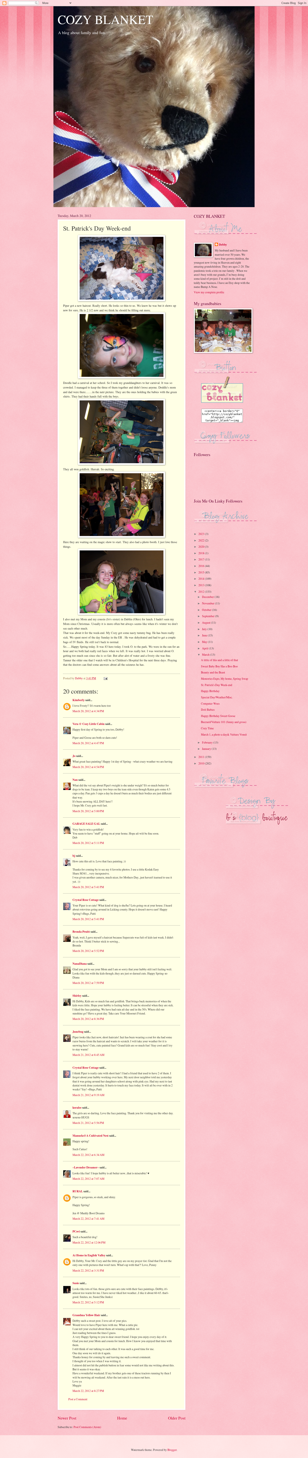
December (208, 597)
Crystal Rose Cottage (85, 900)
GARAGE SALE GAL (86, 824)
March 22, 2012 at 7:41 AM (88, 1219)
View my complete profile (209, 292)
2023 (201, 534)
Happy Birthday (210, 691)
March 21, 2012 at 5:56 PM (88, 1123)
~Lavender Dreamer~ (85, 1167)
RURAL (77, 1191)
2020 (201, 547)
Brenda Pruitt (81, 932)
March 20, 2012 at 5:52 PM (88, 951)
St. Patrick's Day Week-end (216, 685)
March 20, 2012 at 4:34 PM (88, 711)
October (207, 610)
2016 (201, 566)
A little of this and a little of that (219, 660)
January (207, 749)
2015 (201, 572)
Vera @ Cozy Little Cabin (88, 724)
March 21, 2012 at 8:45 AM (88, 1055)
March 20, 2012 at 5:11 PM (88, 843)
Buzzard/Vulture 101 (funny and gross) (223, 722)
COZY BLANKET (105, 19)
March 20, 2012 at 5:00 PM (88, 811)
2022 (201, 540)
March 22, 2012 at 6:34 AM (88, 1155)
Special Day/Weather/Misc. (217, 697)
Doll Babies (208, 710)
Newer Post (67, 1418)
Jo (73, 756)
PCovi (76, 1231)
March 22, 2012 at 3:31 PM (88, 1270)
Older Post (176, 1418)
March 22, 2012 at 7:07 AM (88, 1179)
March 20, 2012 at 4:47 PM (88, 743)
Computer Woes (210, 703)
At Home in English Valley (88, 1255)
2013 (201, 585)
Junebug (77, 1032)
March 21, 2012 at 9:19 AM (88, 1095)
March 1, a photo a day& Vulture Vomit (224, 734)
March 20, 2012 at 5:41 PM (88, 887)
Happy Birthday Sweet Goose (218, 716)
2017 (201, 559)
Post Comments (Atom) (87, 1427)
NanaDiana (79, 964)
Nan (75, 780)
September (208, 616)
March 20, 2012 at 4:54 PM (88, 767)
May (205, 642)
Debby (223, 245)
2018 (201, 553)
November (208, 603)
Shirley (77, 996)
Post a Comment (77, 1399)
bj (73, 856)
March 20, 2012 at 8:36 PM (88, 1019)
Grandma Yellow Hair (86, 1315)
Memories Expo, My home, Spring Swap (224, 679)
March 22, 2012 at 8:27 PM (88, 1391)
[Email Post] (105, 678)
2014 (201, 579)
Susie (75, 1283)
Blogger (172, 1450)
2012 (201, 592)
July (204, 629)
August (206, 622)
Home (122, 1418)
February (207, 742)
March (206, 655)
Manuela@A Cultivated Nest (90, 1136)
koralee (77, 1107)
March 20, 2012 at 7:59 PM (88, 983)
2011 (201, 757)
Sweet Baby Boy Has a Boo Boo (219, 666)
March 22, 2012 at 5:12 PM (88, 1302)
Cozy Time (207, 728)
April (205, 648)
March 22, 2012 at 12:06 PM (88, 1242)
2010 (201, 763)
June (205, 635)
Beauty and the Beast (213, 672)
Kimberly (78, 700)
